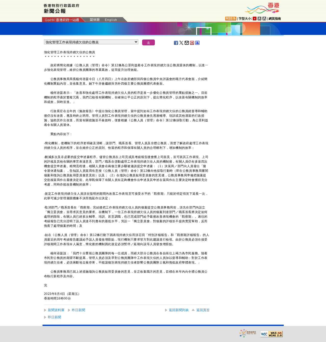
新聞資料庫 (56, 310)
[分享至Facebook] (176, 43)
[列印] (197, 43)
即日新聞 (54, 317)
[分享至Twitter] (181, 43)
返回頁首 (203, 310)
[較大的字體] (259, 18)
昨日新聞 (78, 310)
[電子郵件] (187, 43)
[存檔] (192, 43)
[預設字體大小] (255, 18)
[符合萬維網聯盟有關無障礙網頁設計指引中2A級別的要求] (271, 334)
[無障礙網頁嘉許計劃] (248, 332)
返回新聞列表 (179, 310)
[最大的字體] (264, 18)
